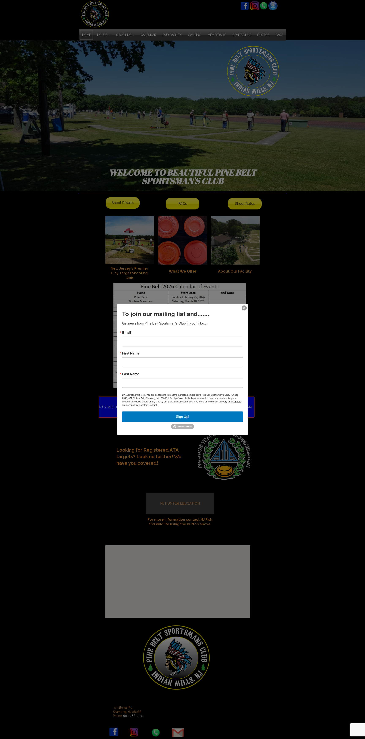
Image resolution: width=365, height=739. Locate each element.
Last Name (130, 374)
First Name (130, 353)
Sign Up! (182, 416)
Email (126, 332)
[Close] (244, 308)
